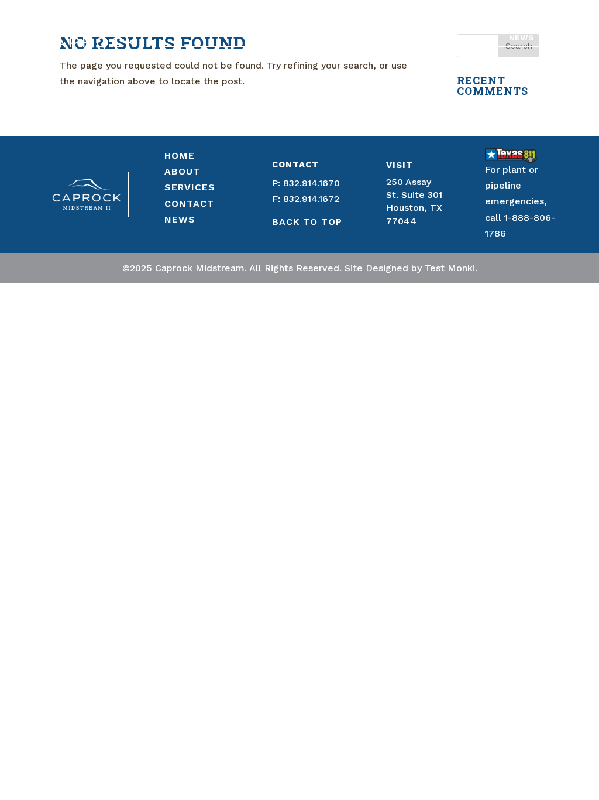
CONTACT (189, 203)
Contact (476, 37)
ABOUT (182, 171)
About (363, 37)
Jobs (558, 37)
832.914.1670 (311, 183)
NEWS (179, 219)
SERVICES (189, 187)
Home (323, 37)
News (521, 37)
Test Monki (450, 267)
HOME (179, 155)
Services (422, 37)
